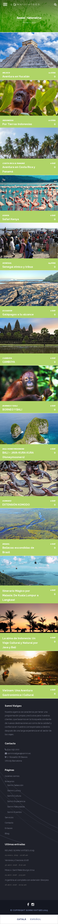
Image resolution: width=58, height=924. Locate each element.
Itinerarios (9, 781)
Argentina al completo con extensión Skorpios (27, 880)
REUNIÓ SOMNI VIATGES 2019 (19, 850)
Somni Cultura (14, 796)
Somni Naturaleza (16, 806)
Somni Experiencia (16, 801)
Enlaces (8, 828)
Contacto (9, 823)
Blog (7, 833)
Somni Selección (15, 785)
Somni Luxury (14, 790)
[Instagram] (31, 904)
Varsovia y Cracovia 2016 (17, 860)
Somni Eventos (14, 812)
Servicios (9, 817)
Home (25, 22)
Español (35, 919)
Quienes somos (12, 776)
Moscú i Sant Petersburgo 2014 (19, 870)
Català (21, 919)
